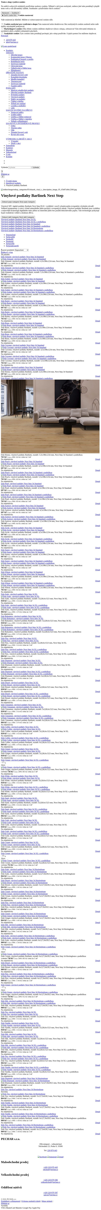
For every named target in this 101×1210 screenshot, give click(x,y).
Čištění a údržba (17, 101)
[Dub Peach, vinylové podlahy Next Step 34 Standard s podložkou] (27, 475)
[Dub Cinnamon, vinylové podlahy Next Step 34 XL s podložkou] (27, 718)
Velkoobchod (11, 152)
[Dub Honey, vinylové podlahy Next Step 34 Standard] (23, 370)
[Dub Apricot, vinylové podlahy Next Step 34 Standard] (23, 508)
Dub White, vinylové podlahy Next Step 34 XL (19, 776)
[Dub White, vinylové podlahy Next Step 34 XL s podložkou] (25, 789)
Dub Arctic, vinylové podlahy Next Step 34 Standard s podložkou (26, 539)
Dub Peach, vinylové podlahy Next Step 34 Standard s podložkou (26, 472)
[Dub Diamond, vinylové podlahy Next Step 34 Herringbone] (25, 1081)
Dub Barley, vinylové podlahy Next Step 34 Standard (22, 301)
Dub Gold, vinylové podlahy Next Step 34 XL (19, 820)
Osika (13, 126)
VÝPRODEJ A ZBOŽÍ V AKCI (19, 139)
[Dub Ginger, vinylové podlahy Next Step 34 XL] (21, 751)
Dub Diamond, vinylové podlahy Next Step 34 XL (21, 660)
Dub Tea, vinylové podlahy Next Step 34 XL (18, 1012)
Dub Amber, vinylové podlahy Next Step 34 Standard (22, 279)
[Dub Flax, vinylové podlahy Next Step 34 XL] (20, 641)
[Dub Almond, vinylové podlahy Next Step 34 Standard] (23, 259)
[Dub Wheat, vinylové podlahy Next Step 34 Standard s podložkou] (28, 585)
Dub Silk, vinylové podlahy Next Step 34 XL (18, 1034)
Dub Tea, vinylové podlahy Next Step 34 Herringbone (22, 1089)
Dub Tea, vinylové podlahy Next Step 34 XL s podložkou (23, 1056)
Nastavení (5, 13)
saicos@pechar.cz (50, 1195)
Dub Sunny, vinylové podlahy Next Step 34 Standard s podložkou (26, 561)
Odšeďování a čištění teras (21, 68)
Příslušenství (16, 70)
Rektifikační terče (18, 61)
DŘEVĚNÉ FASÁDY (15, 73)
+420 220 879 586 (50, 1180)
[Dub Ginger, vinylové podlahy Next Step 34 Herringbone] (24, 916)
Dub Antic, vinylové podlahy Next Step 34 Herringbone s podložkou (28, 936)
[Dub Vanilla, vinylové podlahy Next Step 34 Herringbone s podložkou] (29, 1116)
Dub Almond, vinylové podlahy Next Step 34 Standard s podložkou (27, 268)
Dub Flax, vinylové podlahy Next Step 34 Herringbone (22, 903)
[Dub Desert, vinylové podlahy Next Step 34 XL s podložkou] (25, 696)
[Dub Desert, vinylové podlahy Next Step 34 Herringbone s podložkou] (29, 965)
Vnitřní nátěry (16, 115)
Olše (12, 130)
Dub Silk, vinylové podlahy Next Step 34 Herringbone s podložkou (27, 1001)
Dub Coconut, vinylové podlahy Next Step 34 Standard (22, 345)
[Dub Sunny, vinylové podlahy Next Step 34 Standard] (22, 552)
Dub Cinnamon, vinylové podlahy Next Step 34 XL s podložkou (26, 716)
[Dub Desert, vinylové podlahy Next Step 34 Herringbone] (24, 883)
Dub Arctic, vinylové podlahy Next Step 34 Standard (21, 528)
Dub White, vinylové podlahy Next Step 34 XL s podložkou (24, 787)
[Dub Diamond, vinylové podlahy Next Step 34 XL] (22, 663)
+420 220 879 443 (50, 1167)
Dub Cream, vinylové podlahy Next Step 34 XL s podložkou (24, 853)
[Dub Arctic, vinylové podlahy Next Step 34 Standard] (22, 530)
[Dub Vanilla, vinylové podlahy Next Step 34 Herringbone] (24, 1105)
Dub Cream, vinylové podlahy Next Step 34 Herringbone (23, 892)
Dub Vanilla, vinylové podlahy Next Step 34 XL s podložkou (25, 1067)
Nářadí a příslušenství (19, 121)
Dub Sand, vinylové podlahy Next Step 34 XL (19, 798)
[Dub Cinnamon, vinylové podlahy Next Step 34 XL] (22, 707)
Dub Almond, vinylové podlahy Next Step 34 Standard (22, 257)
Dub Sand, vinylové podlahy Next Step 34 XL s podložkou (24, 809)
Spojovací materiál (18, 64)
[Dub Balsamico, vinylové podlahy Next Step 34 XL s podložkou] (27, 630)
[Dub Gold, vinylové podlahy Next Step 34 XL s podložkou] (25, 834)
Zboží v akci (16, 143)
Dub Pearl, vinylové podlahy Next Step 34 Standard (21, 484)
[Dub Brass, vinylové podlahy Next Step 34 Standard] (22, 325)
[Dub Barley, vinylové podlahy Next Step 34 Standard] (23, 303)
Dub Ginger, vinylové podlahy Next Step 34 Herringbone (23, 914)
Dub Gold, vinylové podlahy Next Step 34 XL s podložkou (24, 831)
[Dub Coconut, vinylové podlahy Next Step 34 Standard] (23, 347)
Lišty (13, 108)
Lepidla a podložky (18, 106)
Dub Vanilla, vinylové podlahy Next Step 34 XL (20, 1023)
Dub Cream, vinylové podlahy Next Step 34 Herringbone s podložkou (28, 947)
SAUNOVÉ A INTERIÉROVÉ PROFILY (23, 123)
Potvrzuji (4, 36)
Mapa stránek (47, 1201)
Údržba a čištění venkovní (21, 117)
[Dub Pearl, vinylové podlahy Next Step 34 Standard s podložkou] (27, 497)
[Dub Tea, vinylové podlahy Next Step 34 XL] (19, 1014)
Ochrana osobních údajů (30, 1201)
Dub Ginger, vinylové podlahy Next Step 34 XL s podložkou (25, 760)
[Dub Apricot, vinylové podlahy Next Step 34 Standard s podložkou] (28, 519)
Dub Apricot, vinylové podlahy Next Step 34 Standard (22, 506)
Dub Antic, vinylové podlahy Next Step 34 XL (19, 594)
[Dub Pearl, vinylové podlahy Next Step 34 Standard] (22, 486)
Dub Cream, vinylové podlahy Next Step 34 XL (20, 842)
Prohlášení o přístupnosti (10, 1201)
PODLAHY (11, 88)
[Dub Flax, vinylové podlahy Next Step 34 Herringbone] (23, 905)
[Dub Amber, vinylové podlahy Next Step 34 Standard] (23, 281)
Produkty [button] (9, 50)
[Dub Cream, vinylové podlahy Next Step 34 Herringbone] (24, 894)
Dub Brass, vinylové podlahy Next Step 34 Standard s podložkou (26, 334)
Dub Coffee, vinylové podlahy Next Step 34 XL (20, 727)
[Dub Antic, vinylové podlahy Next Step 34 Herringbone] (24, 872)
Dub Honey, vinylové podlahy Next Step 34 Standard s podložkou (27, 378)
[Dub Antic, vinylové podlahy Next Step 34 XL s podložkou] (25, 607)
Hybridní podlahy (18, 95)
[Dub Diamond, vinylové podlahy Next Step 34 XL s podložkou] (26, 674)
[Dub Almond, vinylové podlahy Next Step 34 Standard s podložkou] (28, 270)
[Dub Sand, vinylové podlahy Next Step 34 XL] (20, 800)
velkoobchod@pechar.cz (50, 1182)
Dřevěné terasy (17, 55)
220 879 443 (52, 1150)
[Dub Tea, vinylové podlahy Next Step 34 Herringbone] (23, 1094)
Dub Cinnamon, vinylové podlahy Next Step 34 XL (21, 705)
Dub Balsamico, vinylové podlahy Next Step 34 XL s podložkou (26, 627)
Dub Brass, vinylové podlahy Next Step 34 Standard (21, 323)
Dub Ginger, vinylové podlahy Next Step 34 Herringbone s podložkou (28, 985)
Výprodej (14, 141)
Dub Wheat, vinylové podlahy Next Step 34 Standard (22, 572)
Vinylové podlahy (18, 97)
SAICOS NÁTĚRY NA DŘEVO (19, 110)
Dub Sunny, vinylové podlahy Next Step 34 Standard (21, 550)
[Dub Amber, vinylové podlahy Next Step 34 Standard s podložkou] (28, 292)
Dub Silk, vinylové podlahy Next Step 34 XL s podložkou (23, 1045)
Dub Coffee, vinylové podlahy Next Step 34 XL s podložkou (25, 738)
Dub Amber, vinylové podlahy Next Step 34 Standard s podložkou (27, 290)
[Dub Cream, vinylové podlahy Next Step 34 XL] (21, 845)
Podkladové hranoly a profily (22, 59)
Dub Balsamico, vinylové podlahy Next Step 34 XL (21, 616)
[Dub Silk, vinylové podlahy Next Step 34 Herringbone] (23, 927)
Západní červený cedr (19, 75)
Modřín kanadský (18, 79)
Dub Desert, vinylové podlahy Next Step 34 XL (19, 683)
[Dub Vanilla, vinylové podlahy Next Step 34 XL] (21, 1025)
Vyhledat (4, 167)
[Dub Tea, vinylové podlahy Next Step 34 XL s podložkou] (24, 1059)
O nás (8, 154)
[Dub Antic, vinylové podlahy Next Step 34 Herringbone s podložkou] (29, 938)
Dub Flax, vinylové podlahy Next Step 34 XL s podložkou (24, 649)
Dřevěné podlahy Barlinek (21, 92)
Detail (97, 266)
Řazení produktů (7, 250)
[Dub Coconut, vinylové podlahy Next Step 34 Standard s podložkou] (28, 358)
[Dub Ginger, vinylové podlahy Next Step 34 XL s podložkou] (25, 767)
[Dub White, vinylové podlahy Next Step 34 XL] (20, 778)
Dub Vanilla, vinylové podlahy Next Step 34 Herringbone (23, 1103)
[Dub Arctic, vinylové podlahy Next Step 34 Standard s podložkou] (27, 541)
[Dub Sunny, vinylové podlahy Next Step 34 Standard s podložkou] (27, 563)
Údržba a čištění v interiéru (21, 119)
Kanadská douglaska (19, 77)
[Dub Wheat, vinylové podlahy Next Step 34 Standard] (23, 574)
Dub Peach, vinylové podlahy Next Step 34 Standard (21, 461)
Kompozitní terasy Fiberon (21, 57)
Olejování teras (17, 66)
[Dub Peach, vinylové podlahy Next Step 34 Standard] (22, 464)
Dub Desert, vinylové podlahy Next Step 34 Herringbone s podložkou (28, 963)
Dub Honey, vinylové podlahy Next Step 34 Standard (22, 367)
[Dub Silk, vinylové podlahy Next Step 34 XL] (19, 1036)
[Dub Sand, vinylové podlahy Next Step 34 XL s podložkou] (25, 811)
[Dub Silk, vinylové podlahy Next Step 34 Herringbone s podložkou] (28, 1003)
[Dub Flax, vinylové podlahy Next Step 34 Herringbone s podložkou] (28, 976)
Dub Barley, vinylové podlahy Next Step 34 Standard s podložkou (27, 312)
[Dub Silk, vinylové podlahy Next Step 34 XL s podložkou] (24, 1047)
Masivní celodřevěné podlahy (22, 90)
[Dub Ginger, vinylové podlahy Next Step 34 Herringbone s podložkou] (29, 992)
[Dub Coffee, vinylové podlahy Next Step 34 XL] (21, 729)
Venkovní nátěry (17, 112)
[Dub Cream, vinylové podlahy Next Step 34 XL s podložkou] (25, 861)
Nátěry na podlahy (18, 99)
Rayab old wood (17, 134)
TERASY (10, 53)
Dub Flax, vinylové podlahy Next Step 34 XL (19, 638)
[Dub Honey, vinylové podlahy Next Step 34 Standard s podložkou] (50, 453)
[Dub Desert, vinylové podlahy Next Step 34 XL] (20, 685)
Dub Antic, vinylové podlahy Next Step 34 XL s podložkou (24, 605)
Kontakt (9, 157)
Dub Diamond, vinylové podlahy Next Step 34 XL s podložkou (25, 672)
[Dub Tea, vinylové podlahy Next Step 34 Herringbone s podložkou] (28, 1127)
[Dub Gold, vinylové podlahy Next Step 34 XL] (20, 822)
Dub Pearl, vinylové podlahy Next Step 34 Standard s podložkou (26, 495)
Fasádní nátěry (16, 86)
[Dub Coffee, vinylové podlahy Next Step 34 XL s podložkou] (25, 740)
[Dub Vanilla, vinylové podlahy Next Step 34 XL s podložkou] (26, 1070)
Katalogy (9, 148)
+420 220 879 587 (50, 1193)
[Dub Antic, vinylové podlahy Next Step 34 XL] (20, 596)
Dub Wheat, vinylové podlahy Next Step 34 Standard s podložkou (27, 583)
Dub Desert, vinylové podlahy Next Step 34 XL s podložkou (24, 694)
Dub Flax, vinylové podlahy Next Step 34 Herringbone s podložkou (27, 974)
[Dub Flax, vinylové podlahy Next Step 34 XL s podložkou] (25, 652)
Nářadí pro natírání (18, 103)
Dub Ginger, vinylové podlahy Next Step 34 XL (20, 749)
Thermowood (16, 81)
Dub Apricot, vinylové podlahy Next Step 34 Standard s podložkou (27, 517)
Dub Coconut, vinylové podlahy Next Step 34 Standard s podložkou (27, 356)
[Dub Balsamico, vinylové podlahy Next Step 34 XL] (22, 618)
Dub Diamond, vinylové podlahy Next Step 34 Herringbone (24, 1078)
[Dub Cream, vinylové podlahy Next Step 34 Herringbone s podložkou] (29, 954)
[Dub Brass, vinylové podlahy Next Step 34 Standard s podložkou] (27, 336)
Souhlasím (15, 13)
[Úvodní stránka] (8, 46)
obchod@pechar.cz (50, 1169)
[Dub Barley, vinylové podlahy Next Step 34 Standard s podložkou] (28, 314)
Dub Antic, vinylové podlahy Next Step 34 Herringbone (23, 869)
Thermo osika (16, 128)
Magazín (9, 150)
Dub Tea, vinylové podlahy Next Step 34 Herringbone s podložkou (27, 1125)
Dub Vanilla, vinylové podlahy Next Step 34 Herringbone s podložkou (28, 1114)
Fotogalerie (10, 146)
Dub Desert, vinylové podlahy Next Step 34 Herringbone (23, 880)
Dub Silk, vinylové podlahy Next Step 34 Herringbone (22, 925)
